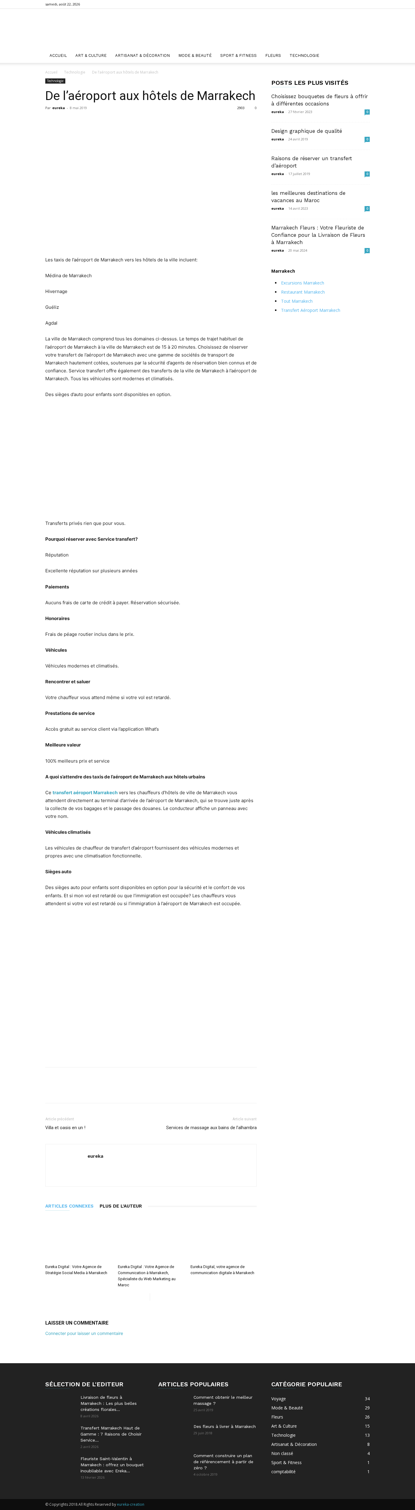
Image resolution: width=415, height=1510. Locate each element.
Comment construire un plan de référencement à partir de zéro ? (223, 1461)
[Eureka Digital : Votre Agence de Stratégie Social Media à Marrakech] (78, 1239)
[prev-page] (145, 1297)
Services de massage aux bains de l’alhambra (211, 1127)
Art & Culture (91, 55)
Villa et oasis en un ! (65, 1127)
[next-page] (155, 1297)
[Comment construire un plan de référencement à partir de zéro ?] (173, 1463)
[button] (362, 56)
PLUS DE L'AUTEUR (121, 1206)
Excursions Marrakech (302, 283)
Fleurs (273, 55)
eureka (58, 107)
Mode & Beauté (195, 55)
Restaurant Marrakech (303, 292)
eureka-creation (130, 1504)
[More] (193, 121)
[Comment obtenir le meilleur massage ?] (173, 1404)
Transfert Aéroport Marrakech (310, 310)
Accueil (58, 55)
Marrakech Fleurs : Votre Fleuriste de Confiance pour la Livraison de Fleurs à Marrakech (318, 235)
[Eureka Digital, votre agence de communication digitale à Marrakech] (223, 1239)
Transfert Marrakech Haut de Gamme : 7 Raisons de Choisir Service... (111, 1434)
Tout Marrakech (297, 301)
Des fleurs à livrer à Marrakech (225, 1426)
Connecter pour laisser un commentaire (84, 1333)
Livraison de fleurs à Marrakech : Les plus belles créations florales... (109, 1403)
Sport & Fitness (238, 55)
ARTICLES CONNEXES (69, 1206)
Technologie (304, 55)
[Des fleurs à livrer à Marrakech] (173, 1434)
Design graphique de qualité (306, 131)
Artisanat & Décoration (142, 55)
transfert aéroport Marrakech (85, 792)
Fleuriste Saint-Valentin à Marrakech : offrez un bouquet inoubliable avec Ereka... (112, 1464)
